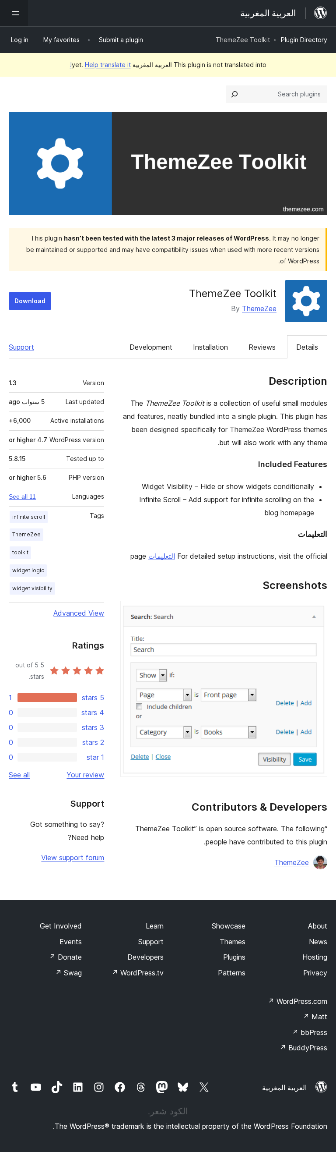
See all (19, 774)
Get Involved (61, 926)
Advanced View (78, 613)
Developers (145, 957)
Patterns (231, 972)
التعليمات (161, 556)
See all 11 (22, 496)
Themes (232, 941)
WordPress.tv (138, 972)
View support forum (72, 857)
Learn (155, 926)
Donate (65, 957)
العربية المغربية (284, 1087)
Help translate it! (100, 64)
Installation (210, 347)
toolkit (20, 552)
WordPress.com (297, 1001)
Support (21, 347)
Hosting (314, 957)
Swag (68, 972)
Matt (315, 1016)
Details (307, 347)
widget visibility (32, 588)
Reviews (262, 347)
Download (30, 301)
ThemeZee (259, 308)
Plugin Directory (304, 39)
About (317, 926)
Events (71, 941)
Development (151, 347)
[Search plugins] (234, 94)
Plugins (234, 957)
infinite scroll (28, 517)
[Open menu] (14, 13)
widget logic (28, 570)
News (318, 941)
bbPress (309, 1032)
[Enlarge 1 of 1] (315, 612)
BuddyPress (303, 1047)
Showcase (228, 926)
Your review (85, 774)
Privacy (315, 972)
